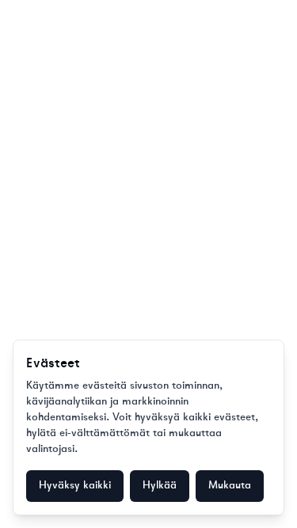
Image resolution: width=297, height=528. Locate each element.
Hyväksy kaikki (75, 486)
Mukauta (229, 486)
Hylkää (160, 486)
